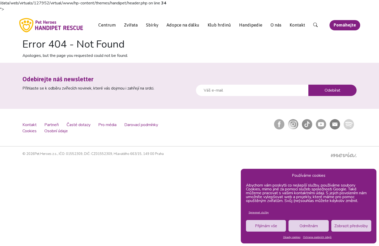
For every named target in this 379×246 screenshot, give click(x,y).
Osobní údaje (56, 131)
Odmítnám (309, 226)
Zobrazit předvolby (351, 226)
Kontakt (297, 25)
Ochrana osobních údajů (317, 237)
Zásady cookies (291, 237)
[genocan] (51, 25)
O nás (275, 25)
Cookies (29, 131)
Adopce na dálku (183, 25)
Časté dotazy (78, 125)
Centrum (107, 25)
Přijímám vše (266, 226)
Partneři (51, 125)
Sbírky (152, 25)
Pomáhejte (345, 25)
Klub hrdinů (219, 25)
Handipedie (250, 25)
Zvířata (131, 25)
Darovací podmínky (141, 125)
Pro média (107, 125)
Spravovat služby (259, 212)
